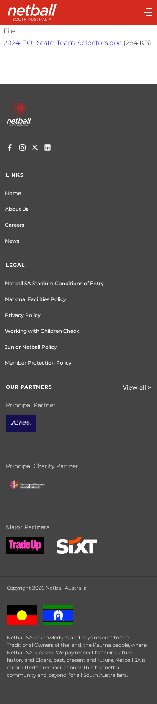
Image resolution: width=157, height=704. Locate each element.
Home (13, 193)
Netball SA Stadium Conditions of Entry (54, 283)
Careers (14, 225)
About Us (16, 209)
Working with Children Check (42, 331)
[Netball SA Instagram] (22, 148)
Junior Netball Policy (31, 347)
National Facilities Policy (35, 299)
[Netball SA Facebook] (10, 148)
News (12, 241)
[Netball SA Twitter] (35, 148)
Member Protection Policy (38, 363)
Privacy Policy (23, 315)
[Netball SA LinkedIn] (47, 148)
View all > (137, 387)
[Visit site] (27, 429)
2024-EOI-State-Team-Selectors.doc (62, 43)
